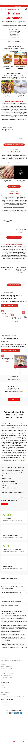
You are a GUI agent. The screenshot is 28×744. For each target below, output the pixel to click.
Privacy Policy (3, 694)
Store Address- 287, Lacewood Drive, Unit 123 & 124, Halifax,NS (12, 661)
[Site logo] (11, 9)
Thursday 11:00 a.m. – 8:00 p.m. (7, 673)
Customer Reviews (4, 690)
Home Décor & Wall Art (14, 34)
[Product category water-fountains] (7, 219)
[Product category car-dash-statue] (7, 128)
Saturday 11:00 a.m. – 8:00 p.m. (7, 677)
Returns (2, 685)
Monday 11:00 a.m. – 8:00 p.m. (7, 666)
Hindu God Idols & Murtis (14, 29)
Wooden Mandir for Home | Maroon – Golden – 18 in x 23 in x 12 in (20, 370)
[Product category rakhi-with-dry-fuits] (7, 89)
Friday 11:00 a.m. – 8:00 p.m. (7, 675)
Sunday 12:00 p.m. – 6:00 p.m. (7, 680)
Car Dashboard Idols (14, 37)
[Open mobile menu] (1, 9)
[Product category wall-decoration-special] (21, 224)
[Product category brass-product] (21, 133)
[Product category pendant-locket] (21, 174)
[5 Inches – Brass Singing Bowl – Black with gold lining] (16, 313)
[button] (2, 311)
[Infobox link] (14, 517)
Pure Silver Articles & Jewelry (14, 31)
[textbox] (4, 704)
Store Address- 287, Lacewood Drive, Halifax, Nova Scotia (12, 696)
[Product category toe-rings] (7, 174)
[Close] (1, 1)
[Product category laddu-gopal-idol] (20, 61)
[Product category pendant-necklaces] (7, 267)
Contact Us (3, 687)
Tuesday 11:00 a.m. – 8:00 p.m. (7, 668)
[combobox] (4, 704)
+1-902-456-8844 (21, 460)
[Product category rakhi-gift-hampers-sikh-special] (20, 89)
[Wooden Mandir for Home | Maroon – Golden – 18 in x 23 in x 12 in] (20, 361)
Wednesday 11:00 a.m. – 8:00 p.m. (8, 671)
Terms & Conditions (5, 692)
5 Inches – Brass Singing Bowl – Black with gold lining (17, 318)
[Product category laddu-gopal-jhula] (7, 61)
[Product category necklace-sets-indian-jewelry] (21, 269)
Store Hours (3, 664)
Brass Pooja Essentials (14, 32)
